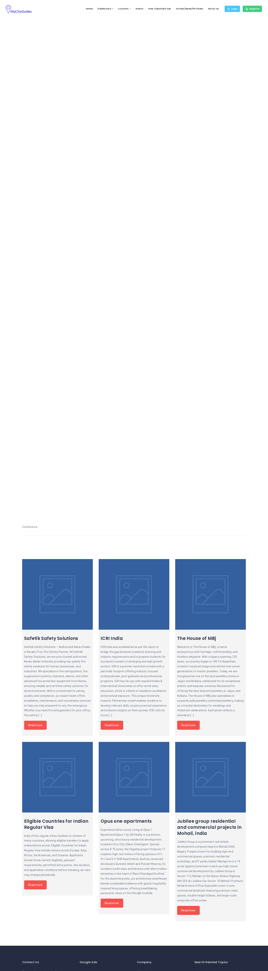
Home (89, 8)
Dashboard (104, 8)
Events (139, 8)
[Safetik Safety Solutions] (57, 594)
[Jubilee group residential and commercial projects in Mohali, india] (210, 777)
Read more (35, 725)
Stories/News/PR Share (189, 8)
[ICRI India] (134, 594)
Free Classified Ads (159, 8)
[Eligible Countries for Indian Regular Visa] (57, 777)
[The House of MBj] (210, 594)
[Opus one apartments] (134, 777)
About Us (213, 8)
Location (123, 8)
